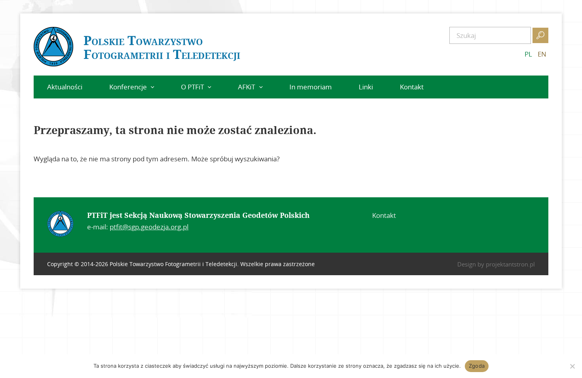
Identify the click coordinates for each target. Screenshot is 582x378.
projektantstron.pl (510, 264)
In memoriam (310, 86)
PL (528, 54)
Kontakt (412, 86)
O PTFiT (192, 86)
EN (542, 54)
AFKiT (246, 86)
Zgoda (477, 366)
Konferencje (128, 86)
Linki (366, 86)
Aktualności (64, 86)
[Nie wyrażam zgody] (572, 366)
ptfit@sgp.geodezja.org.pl (149, 226)
